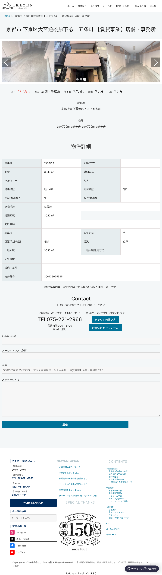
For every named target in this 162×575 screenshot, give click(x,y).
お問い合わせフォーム (105, 328)
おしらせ (107, 5)
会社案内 (112, 509)
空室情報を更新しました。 (70, 490)
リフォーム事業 (115, 496)
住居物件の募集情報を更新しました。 (75, 478)
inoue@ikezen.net (21, 486)
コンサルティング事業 (118, 501)
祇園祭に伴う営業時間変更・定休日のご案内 (78, 495)
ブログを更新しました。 (69, 473)
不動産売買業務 (115, 493)
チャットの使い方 (105, 319)
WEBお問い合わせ (33, 502)
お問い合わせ (122, 5)
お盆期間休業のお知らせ (69, 467)
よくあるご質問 (112, 529)
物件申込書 (113, 476)
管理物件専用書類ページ (121, 482)
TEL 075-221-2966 (22, 478)
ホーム (70, 5)
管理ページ (111, 534)
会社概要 (94, 5)
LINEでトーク (19, 495)
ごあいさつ (113, 515)
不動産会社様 (139, 5)
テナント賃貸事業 (116, 498)
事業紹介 (82, 5)
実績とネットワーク (117, 512)
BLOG (153, 5)
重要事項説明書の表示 (118, 471)
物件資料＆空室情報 (117, 474)
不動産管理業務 (115, 490)
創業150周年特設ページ (119, 518)
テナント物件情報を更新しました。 (74, 484)
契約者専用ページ (116, 479)
